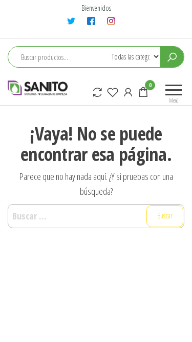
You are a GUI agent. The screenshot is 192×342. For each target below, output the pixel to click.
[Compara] (97, 92)
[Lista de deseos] (112, 92)
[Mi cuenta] (128, 92)
